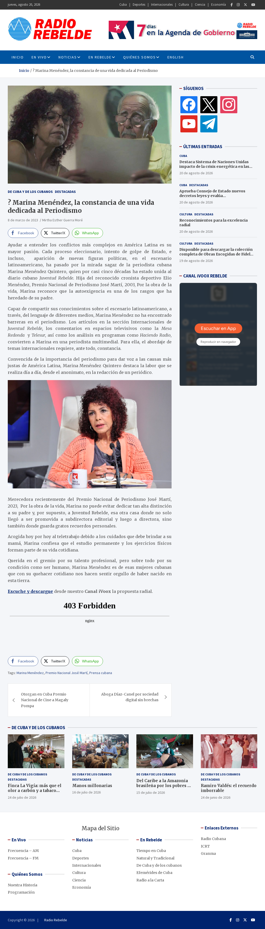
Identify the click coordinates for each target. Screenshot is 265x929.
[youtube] (188, 123)
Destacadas (65, 191)
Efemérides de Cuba (154, 872)
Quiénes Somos (139, 57)
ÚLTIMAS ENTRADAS (202, 146)
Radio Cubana (213, 838)
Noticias (67, 57)
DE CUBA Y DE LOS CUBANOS (38, 727)
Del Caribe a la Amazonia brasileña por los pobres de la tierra (164, 785)
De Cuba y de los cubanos (30, 191)
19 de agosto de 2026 (196, 260)
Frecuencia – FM (23, 858)
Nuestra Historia (22, 885)
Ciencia (200, 4)
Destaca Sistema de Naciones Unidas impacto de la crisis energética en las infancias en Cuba (214, 166)
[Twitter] (245, 5)
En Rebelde (100, 57)
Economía (218, 4)
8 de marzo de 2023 (23, 220)
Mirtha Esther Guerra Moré (63, 220)
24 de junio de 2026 (215, 797)
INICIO (18, 57)
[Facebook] (232, 5)
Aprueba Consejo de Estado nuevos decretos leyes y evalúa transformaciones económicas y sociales (218, 196)
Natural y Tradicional (155, 858)
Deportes (139, 4)
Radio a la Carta (150, 880)
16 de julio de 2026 (86, 792)
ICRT (205, 846)
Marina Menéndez (30, 672)
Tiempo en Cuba (151, 850)
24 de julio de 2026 (22, 797)
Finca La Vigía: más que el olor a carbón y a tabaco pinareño (34, 790)
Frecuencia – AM (23, 850)
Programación (21, 892)
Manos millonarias (92, 785)
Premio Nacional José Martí (66, 672)
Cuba (123, 4)
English (175, 57)
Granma (208, 853)
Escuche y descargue (30, 591)
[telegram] (208, 123)
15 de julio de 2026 (150, 792)
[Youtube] (253, 5)
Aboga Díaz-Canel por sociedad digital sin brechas (129, 697)
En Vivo (39, 57)
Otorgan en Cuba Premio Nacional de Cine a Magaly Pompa (44, 700)
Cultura (184, 4)
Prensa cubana (100, 672)
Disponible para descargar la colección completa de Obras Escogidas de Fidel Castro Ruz (216, 254)
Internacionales (162, 4)
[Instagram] (238, 5)
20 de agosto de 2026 (196, 173)
